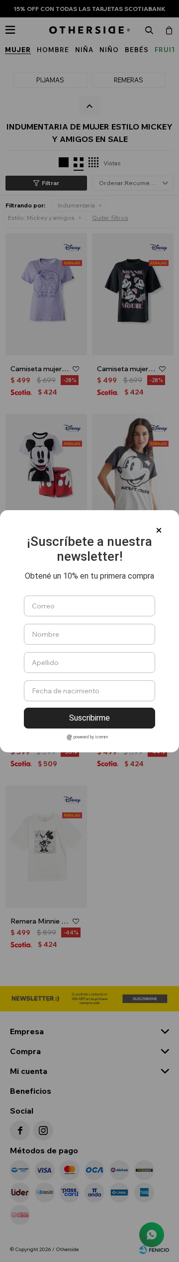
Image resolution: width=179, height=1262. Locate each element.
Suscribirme (89, 718)
